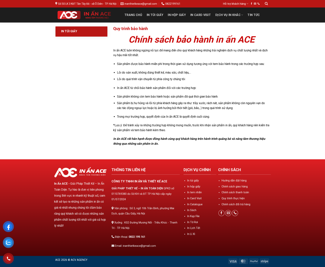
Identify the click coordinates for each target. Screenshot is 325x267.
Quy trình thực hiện (233, 198)
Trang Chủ (133, 15)
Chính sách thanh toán (235, 192)
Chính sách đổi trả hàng (236, 204)
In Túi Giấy (155, 15)
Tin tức (254, 15)
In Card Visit (200, 15)
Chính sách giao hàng (235, 186)
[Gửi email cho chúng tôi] (255, 3)
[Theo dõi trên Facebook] (251, 3)
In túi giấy (69, 31)
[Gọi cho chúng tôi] (258, 3)
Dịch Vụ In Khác (228, 15)
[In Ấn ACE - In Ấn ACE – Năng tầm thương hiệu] (86, 15)
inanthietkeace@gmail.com (139, 245)
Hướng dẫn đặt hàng (234, 180)
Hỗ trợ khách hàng (234, 3)
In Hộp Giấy (177, 15)
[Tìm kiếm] (266, 4)
